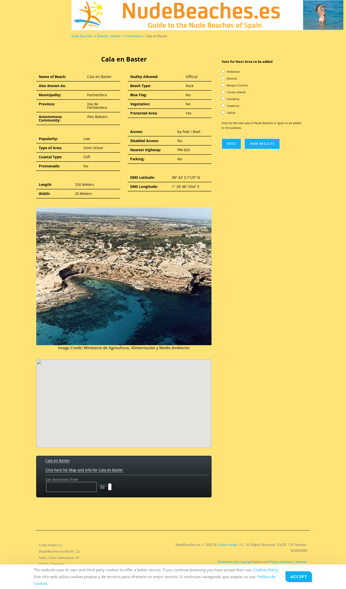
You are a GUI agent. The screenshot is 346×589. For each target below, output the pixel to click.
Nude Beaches (82, 36)
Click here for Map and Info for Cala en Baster (84, 469)
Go (102, 486)
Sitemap (300, 562)
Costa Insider (227, 545)
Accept (299, 576)
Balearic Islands (109, 36)
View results (262, 144)
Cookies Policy (265, 569)
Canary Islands (236, 92)
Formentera (133, 36)
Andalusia (233, 71)
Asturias (232, 78)
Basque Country (237, 85)
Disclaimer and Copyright (234, 562)
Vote (231, 144)
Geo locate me (110, 486)
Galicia (231, 112)
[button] (124, 401)
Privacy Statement (281, 562)
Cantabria (233, 99)
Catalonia (233, 106)
